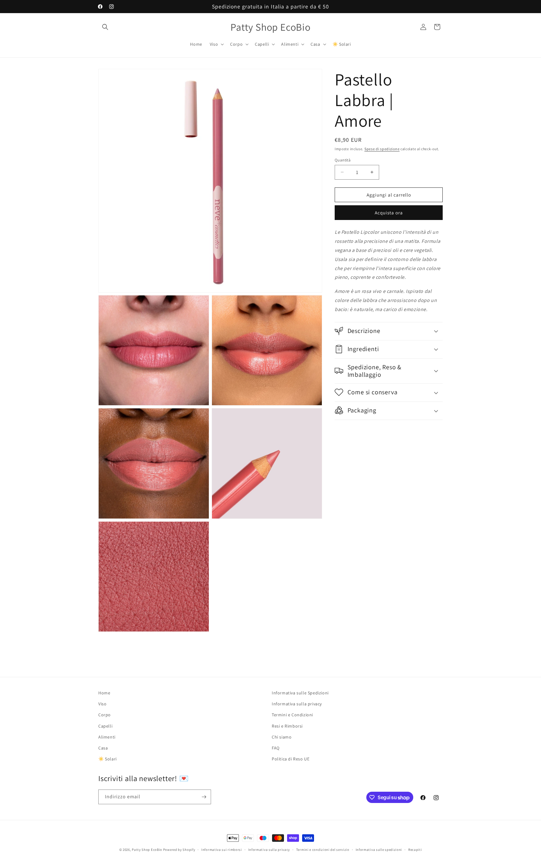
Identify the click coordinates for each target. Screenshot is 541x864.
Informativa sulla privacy (297, 704)
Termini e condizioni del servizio (322, 849)
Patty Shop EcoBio (147, 849)
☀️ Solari (107, 759)
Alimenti (107, 737)
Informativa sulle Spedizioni (300, 693)
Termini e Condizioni (292, 715)
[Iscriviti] (204, 797)
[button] (105, 27)
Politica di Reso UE (290, 759)
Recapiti (415, 849)
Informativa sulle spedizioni (379, 849)
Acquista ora (389, 212)
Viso (102, 704)
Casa (103, 748)
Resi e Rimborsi (287, 726)
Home (104, 693)
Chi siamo (281, 737)
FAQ (276, 748)
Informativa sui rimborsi (221, 849)
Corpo (104, 715)
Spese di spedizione (381, 148)
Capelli (105, 726)
